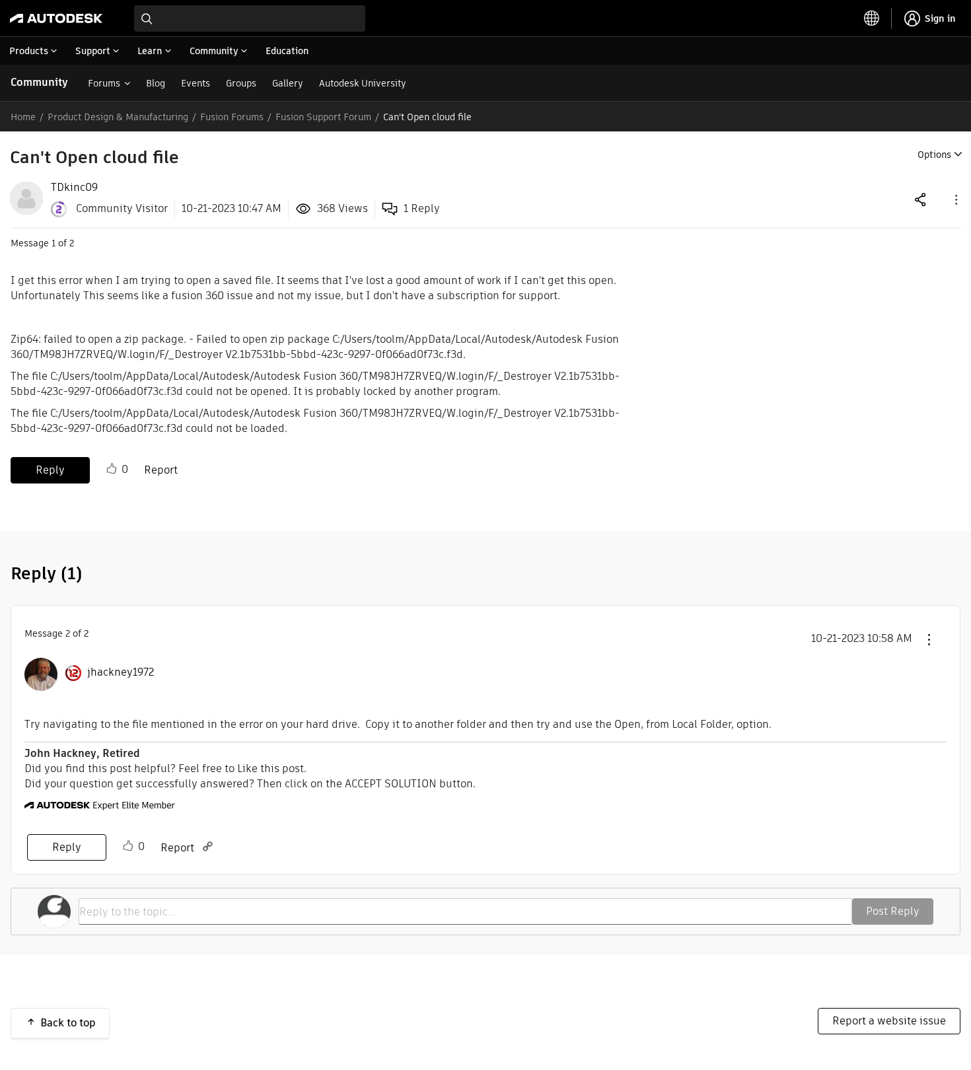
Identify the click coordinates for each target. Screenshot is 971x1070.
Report (161, 470)
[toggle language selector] (872, 18)
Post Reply (892, 911)
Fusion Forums (232, 117)
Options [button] (934, 154)
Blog (155, 83)
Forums (104, 83)
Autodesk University (362, 83)
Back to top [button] (68, 1022)
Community (39, 82)
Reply (50, 470)
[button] (955, 199)
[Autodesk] (56, 18)
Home (23, 117)
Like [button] (111, 469)
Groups (241, 83)
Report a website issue (889, 1020)
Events (195, 83)
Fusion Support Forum (323, 117)
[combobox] (249, 18)
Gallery (287, 83)
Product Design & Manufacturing (118, 117)
